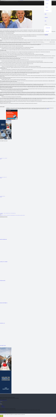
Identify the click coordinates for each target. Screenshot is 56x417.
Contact (2, 406)
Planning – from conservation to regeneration (8, 213)
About (2, 405)
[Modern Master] (3, 183)
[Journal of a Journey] (3, 145)
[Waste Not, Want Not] (3, 164)
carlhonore (48, 108)
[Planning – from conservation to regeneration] (3, 200)
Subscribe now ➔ (3, 411)
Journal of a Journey (3, 158)
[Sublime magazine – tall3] (5, 393)
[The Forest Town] (16, 344)
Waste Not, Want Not (3, 177)
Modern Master (2, 196)
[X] (0, 402)
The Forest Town (3, 345)
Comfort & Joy (2, 323)
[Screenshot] (12, 119)
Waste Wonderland (3, 239)
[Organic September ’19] (16, 301)
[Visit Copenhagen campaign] (5, 129)
